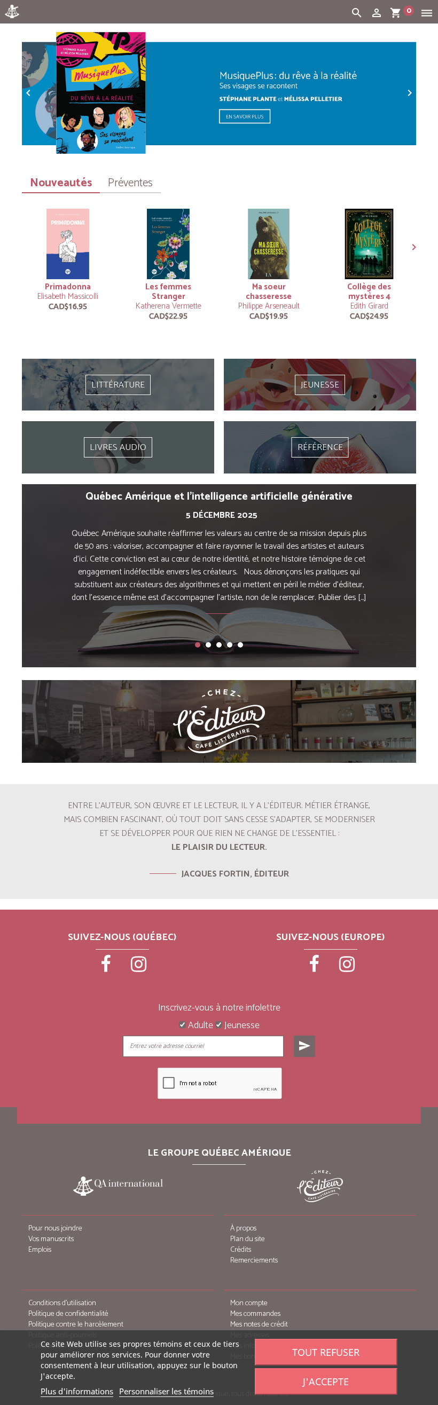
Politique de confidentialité (68, 1314)
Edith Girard (369, 306)
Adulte (199, 1026)
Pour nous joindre (55, 1228)
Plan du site (247, 1239)
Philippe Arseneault (269, 306)
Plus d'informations (77, 1391)
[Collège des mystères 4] (369, 244)
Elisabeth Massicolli (67, 296)
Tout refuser (325, 1352)
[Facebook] (106, 968)
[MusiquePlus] (219, 92)
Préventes (130, 183)
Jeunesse (241, 1026)
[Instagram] (138, 968)
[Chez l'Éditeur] (219, 721)
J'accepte (326, 1381)
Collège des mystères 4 (369, 291)
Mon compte (249, 1303)
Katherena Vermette (168, 306)
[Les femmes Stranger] (168, 244)
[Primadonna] (68, 244)
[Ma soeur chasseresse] (268, 244)
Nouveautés (61, 183)
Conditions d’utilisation (62, 1303)
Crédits (240, 1250)
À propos (243, 1228)
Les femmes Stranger (168, 291)
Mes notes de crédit (259, 1325)
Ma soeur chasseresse (269, 291)
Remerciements (254, 1260)
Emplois (39, 1250)
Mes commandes (255, 1314)
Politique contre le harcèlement (75, 1325)
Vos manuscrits (51, 1239)
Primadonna (68, 287)
